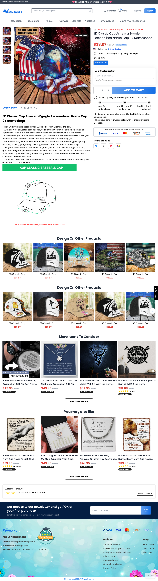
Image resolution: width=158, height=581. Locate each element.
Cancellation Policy (112, 564)
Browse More (79, 401)
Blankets (76, 20)
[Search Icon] (90, 10)
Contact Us (148, 548)
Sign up (146, 510)
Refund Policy (109, 568)
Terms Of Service (111, 544)
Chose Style (99, 57)
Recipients (33, 20)
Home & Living (106, 20)
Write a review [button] (145, 493)
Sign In (150, 10)
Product (49, 20)
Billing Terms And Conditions (117, 552)
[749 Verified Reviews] (46, 545)
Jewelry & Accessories (132, 20)
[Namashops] (12, 11)
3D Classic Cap (101, 63)
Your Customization (105, 71)
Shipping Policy (110, 560)
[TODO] (96, 146)
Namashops (70, 579)
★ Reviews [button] (155, 293)
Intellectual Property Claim (116, 548)
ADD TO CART (134, 90)
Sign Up (137, 10)
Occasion (16, 20)
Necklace (90, 20)
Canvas (63, 20)
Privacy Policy (110, 556)
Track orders (149, 544)
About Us (147, 552)
